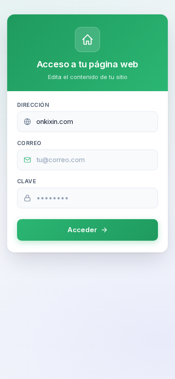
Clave (26, 181)
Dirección (33, 104)
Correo (29, 143)
